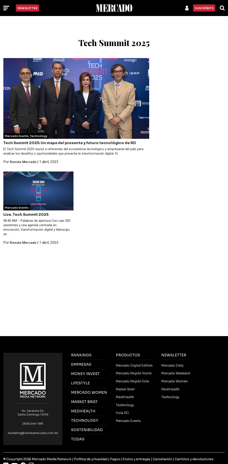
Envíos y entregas (136, 459)
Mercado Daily (172, 365)
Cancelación (162, 459)
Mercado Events (16, 136)
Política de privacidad (91, 459)
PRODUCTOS (128, 355)
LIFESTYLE (80, 383)
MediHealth (125, 397)
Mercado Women (174, 381)
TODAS (77, 439)
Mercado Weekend (175, 373)
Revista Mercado (23, 162)
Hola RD (122, 413)
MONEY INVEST (85, 373)
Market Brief (125, 389)
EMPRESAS (81, 364)
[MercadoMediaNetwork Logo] (33, 380)
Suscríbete (204, 8)
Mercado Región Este (132, 381)
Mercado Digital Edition (134, 365)
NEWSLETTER (173, 355)
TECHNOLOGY (84, 420)
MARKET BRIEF (84, 401)
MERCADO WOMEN (89, 392)
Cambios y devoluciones (194, 459)
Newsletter (27, 8)
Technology (38, 136)
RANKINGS (81, 355)
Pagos (115, 459)
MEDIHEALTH (83, 411)
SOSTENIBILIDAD (87, 430)
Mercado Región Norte (134, 373)
